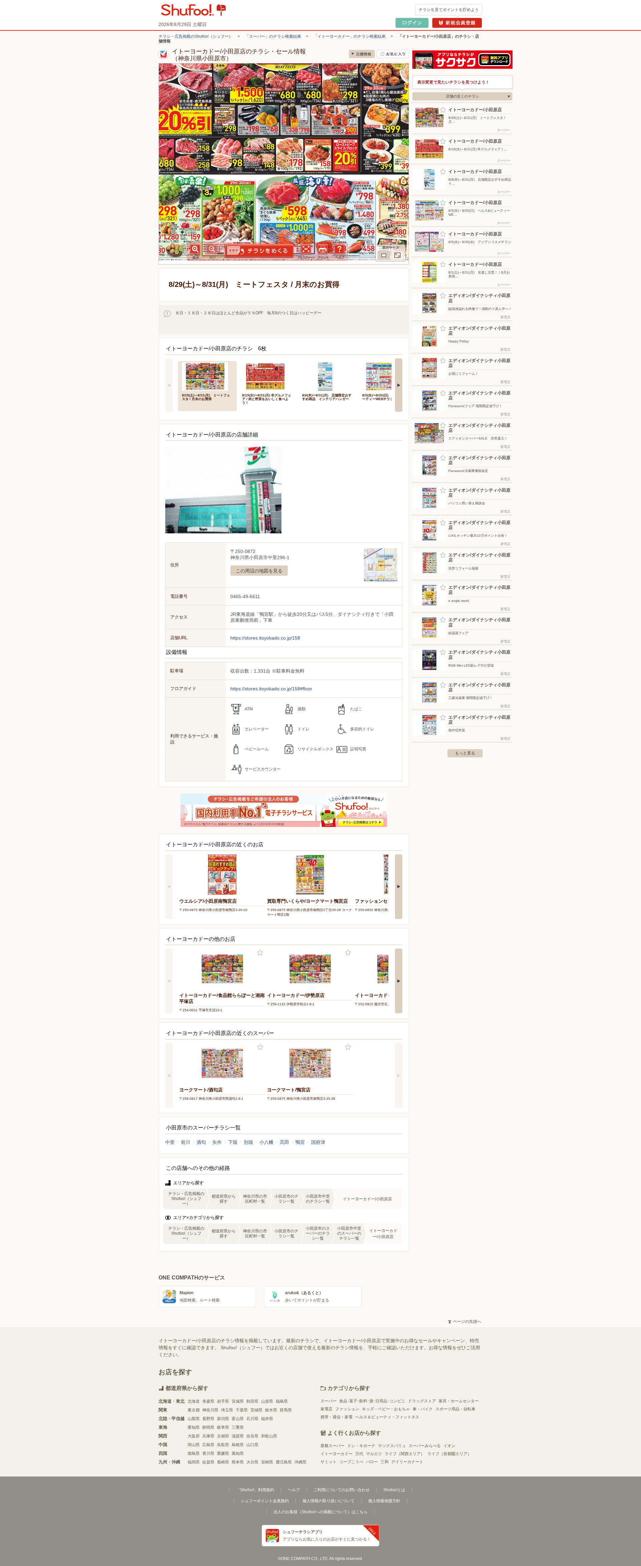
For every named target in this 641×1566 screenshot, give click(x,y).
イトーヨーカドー (336, 1453)
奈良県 (252, 1436)
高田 (284, 1142)
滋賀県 (238, 1436)
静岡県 (208, 1427)
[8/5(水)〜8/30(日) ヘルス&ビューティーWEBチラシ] (387, 376)
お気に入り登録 (260, 952)
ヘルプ (294, 1490)
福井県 (267, 1418)
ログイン (412, 23)
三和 (385, 1461)
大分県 (252, 1462)
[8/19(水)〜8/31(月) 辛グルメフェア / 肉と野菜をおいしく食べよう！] (267, 376)
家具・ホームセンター (459, 1401)
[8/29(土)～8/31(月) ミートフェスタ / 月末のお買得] (207, 376)
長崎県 (223, 1462)
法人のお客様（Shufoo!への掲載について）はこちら (320, 1512)
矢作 (217, 1142)
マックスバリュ (392, 1445)
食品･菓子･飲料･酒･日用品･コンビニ (372, 1401)
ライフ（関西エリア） (405, 1453)
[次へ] (398, 385)
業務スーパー (332, 1445)
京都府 (223, 1436)
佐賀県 (208, 1462)
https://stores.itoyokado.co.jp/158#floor (271, 688)
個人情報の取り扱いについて (328, 1501)
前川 (185, 1142)
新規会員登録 (457, 23)
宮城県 (238, 1401)
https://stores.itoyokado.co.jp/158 (265, 638)
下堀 (232, 1142)
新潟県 (223, 1418)
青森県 (208, 1401)
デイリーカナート (407, 1461)
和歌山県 (269, 1436)
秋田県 (252, 1401)
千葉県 (242, 1410)
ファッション (347, 1409)
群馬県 (286, 1410)
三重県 (238, 1427)
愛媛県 (223, 1453)
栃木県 (271, 1410)
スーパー (328, 1401)
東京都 (194, 1410)
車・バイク (423, 1409)
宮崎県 (267, 1462)
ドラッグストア (422, 1401)
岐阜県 (223, 1427)
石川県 (252, 1418)
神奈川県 (210, 1410)
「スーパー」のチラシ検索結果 (273, 36)
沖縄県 (300, 1462)
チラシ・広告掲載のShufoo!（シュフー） (196, 36)
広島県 (208, 1444)
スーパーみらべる (425, 1445)
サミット (328, 1461)
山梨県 (194, 1418)
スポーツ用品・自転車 (455, 1409)
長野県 (208, 1418)
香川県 (208, 1453)
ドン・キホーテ (361, 1445)
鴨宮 (300, 1142)
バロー (372, 1461)
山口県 (252, 1444)
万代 (359, 1453)
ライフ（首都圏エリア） (449, 1453)
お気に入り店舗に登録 (393, 54)
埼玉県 (227, 1410)
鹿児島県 (284, 1462)
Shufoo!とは (394, 1490)
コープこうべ (351, 1461)
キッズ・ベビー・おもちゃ (386, 1409)
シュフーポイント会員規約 (265, 1501)
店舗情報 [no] (362, 54)
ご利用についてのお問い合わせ (341, 1490)
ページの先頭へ (464, 1321)
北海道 (194, 1401)
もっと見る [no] (465, 753)
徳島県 (194, 1453)
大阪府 (194, 1436)
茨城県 (256, 1410)
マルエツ (374, 1453)
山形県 (267, 1401)
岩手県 (223, 1401)
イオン (449, 1445)
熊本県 (238, 1462)
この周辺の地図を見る (259, 570)
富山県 (238, 1418)
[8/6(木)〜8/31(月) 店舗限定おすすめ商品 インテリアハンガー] (327, 376)
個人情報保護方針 (384, 1501)
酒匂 (201, 1142)
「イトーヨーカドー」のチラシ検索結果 (349, 36)
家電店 (326, 1409)
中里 (170, 1142)
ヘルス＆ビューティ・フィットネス (387, 1417)
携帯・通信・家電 (336, 1417)
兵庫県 (208, 1436)
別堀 (248, 1142)
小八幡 (266, 1142)
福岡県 (194, 1462)
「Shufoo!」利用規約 (255, 1490)
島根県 (238, 1444)
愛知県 (194, 1427)
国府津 (318, 1142)
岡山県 (194, 1444)
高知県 (238, 1453)
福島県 (282, 1401)
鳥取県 (223, 1444)
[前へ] (169, 385)
